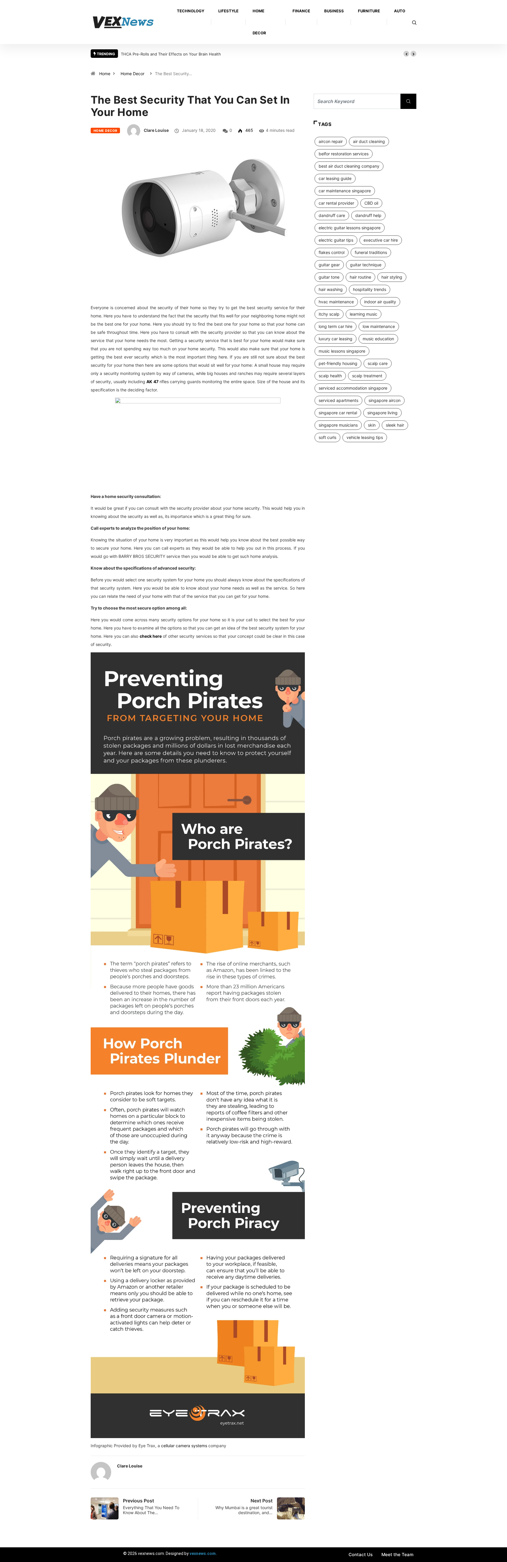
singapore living (382, 412)
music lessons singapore (342, 351)
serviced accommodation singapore (353, 388)
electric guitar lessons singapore (350, 227)
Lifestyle (228, 11)
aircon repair (331, 141)
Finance (301, 11)
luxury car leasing (335, 338)
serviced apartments (338, 400)
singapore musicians (338, 425)
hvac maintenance (336, 301)
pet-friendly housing (338, 363)
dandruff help (368, 215)
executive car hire (381, 240)
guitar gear (329, 264)
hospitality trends (369, 289)
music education (378, 338)
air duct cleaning (369, 141)
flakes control (331, 252)
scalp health (330, 375)
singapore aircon (384, 400)
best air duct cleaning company (349, 166)
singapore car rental (338, 412)
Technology (190, 11)
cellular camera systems (184, 1445)
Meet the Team (397, 1554)
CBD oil (371, 203)
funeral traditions (371, 252)
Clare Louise (156, 130)
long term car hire (335, 326)
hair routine (360, 277)
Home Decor (259, 22)
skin (372, 425)
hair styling (391, 277)
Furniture (369, 11)
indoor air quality (380, 301)
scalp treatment (367, 375)
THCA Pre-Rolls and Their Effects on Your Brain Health (171, 54)
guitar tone (329, 277)
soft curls (327, 437)
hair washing (331, 289)
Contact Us (361, 1554)
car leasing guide (335, 178)
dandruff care (332, 215)
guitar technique (365, 264)
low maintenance (379, 326)
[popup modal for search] (414, 22)
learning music (363, 314)
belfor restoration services (344, 153)
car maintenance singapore (345, 190)
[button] (406, 54)
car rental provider (336, 203)
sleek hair (395, 425)
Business (334, 11)
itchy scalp (329, 314)
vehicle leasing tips (365, 437)
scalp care (378, 363)
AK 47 (152, 381)
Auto (399, 11)
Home (104, 73)
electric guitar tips (336, 240)
